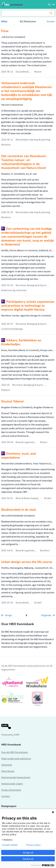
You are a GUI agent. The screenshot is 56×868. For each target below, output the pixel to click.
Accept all (28, 852)
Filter (4, 21)
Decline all (28, 858)
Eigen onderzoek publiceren (16, 758)
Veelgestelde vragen (12, 783)
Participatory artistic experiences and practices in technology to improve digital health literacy (27, 306)
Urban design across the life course (26, 562)
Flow (5, 31)
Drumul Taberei (12, 401)
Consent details (10, 845)
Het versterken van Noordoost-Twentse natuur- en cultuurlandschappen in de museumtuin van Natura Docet (24, 162)
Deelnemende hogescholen (15, 777)
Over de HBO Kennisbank (14, 752)
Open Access (7, 771)
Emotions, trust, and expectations (18, 455)
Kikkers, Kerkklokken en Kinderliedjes (21, 342)
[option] (28, 691)
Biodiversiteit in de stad (18, 510)
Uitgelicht (6, 764)
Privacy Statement (11, 789)
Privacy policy (33, 845)
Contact (5, 796)
